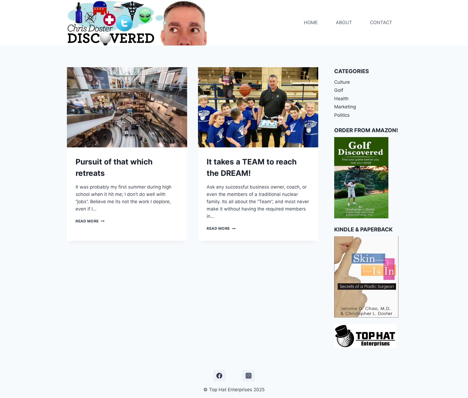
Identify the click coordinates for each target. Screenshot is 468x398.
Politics (342, 115)
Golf (338, 90)
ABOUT (344, 22)
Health (341, 98)
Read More (90, 221)
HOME (311, 22)
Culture (342, 82)
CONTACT (381, 22)
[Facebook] (219, 375)
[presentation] (127, 107)
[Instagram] (248, 375)
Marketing (345, 106)
